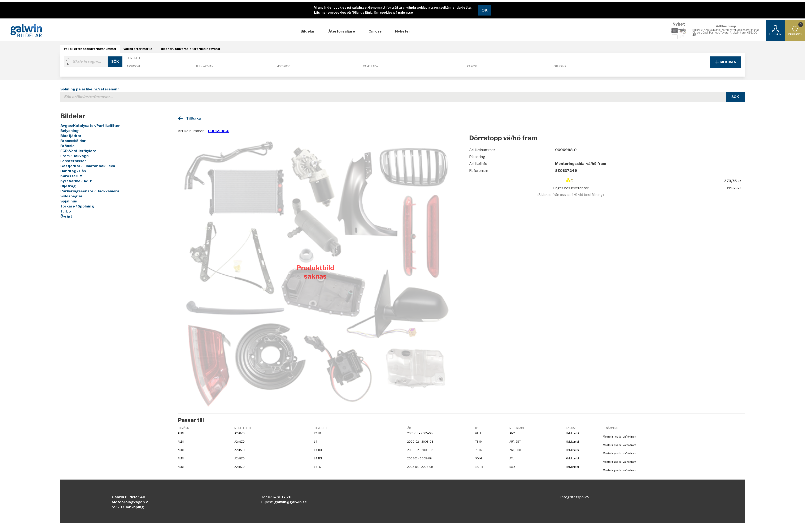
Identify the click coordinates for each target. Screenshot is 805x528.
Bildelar (308, 31)
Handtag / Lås (73, 171)
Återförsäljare (341, 31)
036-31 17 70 (279, 497)
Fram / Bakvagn (74, 156)
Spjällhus (68, 201)
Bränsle (67, 146)
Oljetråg (68, 186)
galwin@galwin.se (290, 502)
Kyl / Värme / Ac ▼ (76, 181)
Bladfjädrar (71, 136)
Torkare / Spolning (77, 206)
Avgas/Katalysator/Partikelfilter (90, 126)
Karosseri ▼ (71, 176)
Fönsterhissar (73, 161)
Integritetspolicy (574, 497)
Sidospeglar (71, 196)
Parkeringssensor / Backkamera (89, 191)
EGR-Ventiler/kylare (78, 151)
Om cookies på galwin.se (393, 12)
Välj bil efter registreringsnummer (90, 49)
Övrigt (66, 216)
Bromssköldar (73, 141)
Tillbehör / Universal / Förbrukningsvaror (190, 49)
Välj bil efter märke (137, 49)
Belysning (69, 131)
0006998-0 (218, 131)
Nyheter (402, 31)
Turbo (65, 211)
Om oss (375, 31)
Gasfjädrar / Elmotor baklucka (87, 166)
